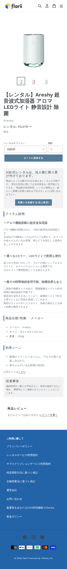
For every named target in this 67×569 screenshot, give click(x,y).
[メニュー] (61, 6)
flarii (25, 558)
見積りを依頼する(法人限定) (33, 202)
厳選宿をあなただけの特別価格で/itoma (30, 507)
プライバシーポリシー (20, 446)
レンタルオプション (14, 143)
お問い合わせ (14, 498)
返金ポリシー (14, 516)
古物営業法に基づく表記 (21, 481)
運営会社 (12, 490)
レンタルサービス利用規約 (22, 455)
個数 (50, 143)
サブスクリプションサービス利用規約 (29, 463)
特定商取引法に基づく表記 (22, 472)
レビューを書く (49, 414)
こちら (22, 371)
